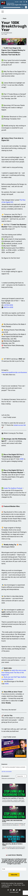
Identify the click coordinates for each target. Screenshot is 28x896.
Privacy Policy (17, 885)
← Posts (3, 18)
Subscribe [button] (14, 874)
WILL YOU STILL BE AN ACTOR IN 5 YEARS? (12, 844)
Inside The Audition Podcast (13, 488)
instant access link (20, 425)
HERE (22, 459)
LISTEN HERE (8, 305)
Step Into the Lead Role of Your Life (13, 798)
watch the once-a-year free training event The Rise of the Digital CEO (13, 672)
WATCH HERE (8, 307)
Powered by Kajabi (14, 892)
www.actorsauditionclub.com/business (14, 372)
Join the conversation (6, 771)
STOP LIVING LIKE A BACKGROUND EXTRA (12, 821)
